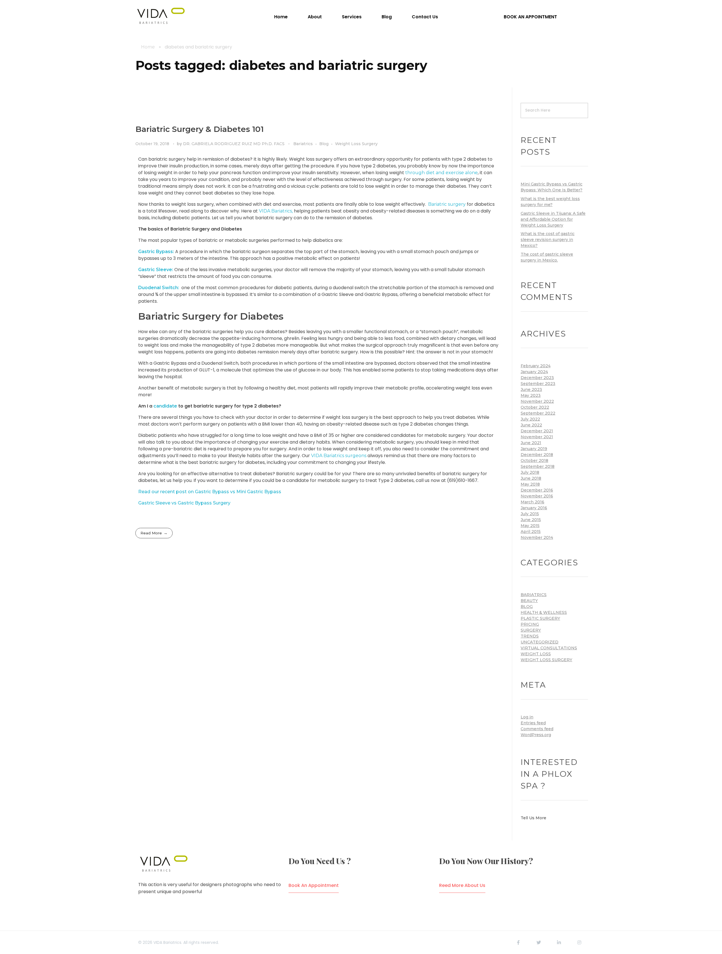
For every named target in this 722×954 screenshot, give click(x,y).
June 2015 (531, 519)
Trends (530, 636)
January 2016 (534, 507)
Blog (324, 143)
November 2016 (537, 496)
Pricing (530, 624)
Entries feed (533, 722)
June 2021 (531, 442)
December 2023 (537, 377)
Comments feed (537, 728)
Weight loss (536, 653)
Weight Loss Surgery (356, 143)
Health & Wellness (544, 612)
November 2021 (537, 436)
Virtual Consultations (549, 647)
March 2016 (532, 501)
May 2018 (530, 484)
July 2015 (530, 513)
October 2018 (534, 460)
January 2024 (534, 371)
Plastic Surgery (540, 618)
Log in (527, 717)
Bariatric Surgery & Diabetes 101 (199, 129)
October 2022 (535, 407)
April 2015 (531, 531)
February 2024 (536, 365)
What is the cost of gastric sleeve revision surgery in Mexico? (547, 239)
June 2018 (531, 478)
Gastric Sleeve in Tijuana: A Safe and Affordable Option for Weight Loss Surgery (553, 219)
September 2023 (538, 383)
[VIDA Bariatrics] (160, 16)
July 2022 (530, 419)
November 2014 (537, 537)
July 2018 (530, 472)
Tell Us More (533, 817)
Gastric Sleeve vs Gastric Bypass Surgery (184, 503)
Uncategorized (539, 642)
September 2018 (537, 466)
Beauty (529, 600)
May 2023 (531, 395)
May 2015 (530, 525)
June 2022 (531, 425)
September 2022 (538, 413)
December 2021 (537, 430)
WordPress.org (536, 734)
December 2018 (537, 454)
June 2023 (531, 389)
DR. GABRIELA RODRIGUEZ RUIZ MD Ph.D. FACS (234, 143)
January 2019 (534, 448)
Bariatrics (303, 143)
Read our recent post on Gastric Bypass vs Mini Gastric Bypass (209, 491)
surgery (531, 630)
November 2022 (537, 401)
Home (148, 47)
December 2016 (537, 490)
